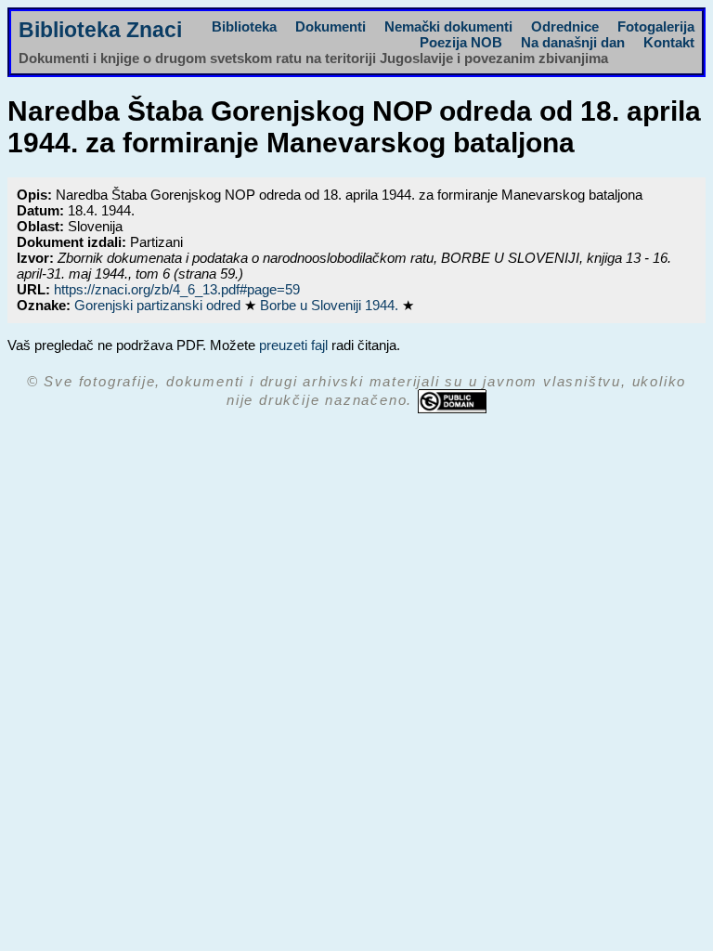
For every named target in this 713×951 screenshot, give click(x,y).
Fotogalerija (655, 26)
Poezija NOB (461, 42)
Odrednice (565, 26)
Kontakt (668, 42)
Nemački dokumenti (448, 26)
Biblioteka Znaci (100, 30)
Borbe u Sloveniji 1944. (331, 305)
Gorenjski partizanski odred (159, 305)
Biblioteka (244, 26)
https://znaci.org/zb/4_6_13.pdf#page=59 (177, 289)
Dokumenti (330, 26)
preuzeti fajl (293, 345)
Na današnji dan (573, 42)
